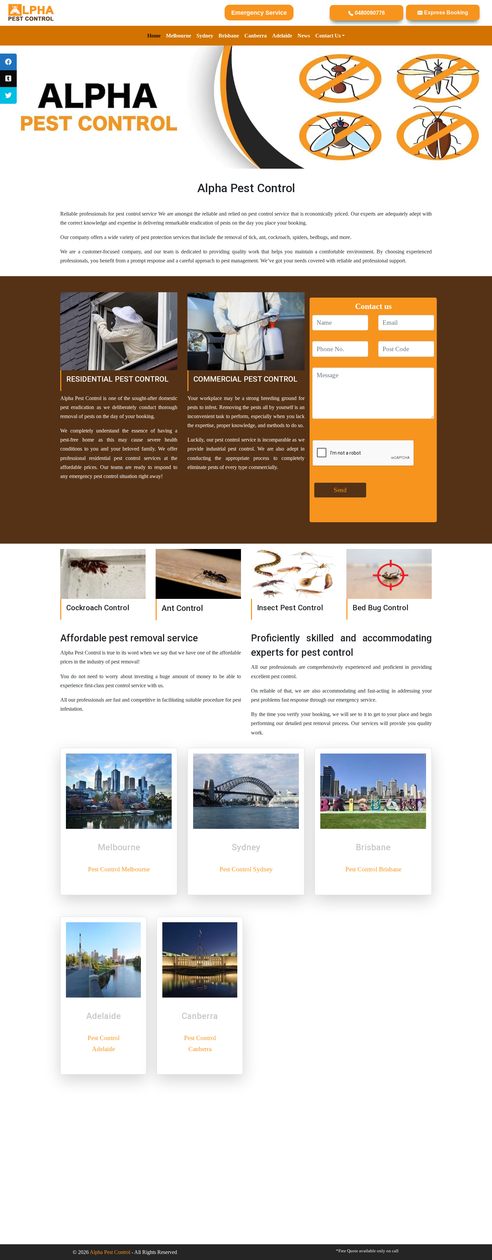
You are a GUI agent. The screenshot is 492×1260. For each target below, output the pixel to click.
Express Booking (445, 12)
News (304, 35)
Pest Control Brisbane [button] (373, 869)
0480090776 (369, 13)
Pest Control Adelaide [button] (103, 1043)
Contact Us (328, 35)
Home (154, 35)
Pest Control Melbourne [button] (119, 869)
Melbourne (178, 35)
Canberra (255, 35)
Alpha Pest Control (110, 1252)
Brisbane (229, 35)
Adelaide (282, 35)
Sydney (204, 35)
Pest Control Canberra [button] (200, 1043)
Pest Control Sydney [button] (246, 869)
